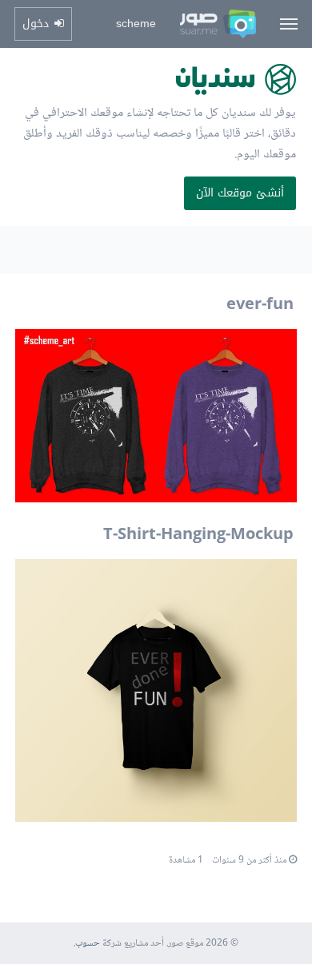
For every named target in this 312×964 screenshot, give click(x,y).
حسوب (87, 943)
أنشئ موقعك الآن (240, 193)
